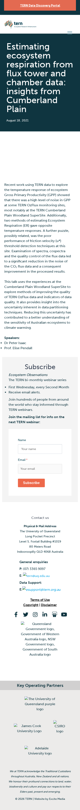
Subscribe (31, 483)
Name (22, 440)
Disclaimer (49, 605)
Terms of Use (40, 600)
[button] (70, 33)
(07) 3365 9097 (34, 569)
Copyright (30, 605)
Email (22, 459)
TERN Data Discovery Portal (40, 5)
